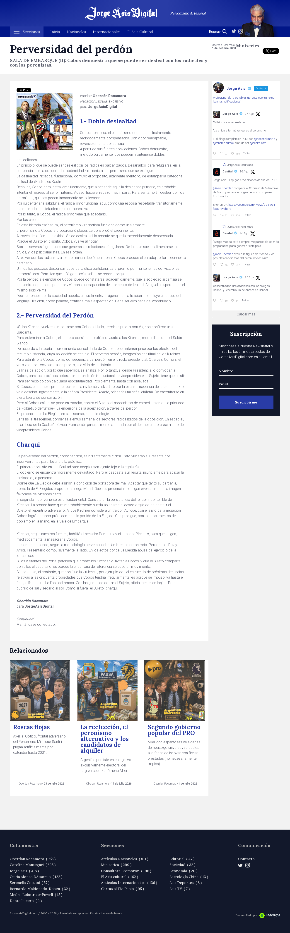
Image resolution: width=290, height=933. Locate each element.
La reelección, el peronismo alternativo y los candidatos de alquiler (104, 738)
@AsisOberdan (223, 188)
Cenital (227, 171)
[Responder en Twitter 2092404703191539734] (215, 264)
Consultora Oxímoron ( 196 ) (126, 871)
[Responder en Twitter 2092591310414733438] (215, 300)
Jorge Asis (230, 113)
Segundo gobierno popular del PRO (174, 730)
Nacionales (76, 31)
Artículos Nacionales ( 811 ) (124, 859)
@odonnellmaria (264, 139)
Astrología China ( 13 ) (188, 876)
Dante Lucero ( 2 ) (26, 900)
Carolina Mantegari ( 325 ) (33, 864)
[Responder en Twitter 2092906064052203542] (215, 153)
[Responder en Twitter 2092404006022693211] (215, 215)
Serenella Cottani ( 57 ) (29, 882)
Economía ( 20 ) (183, 871)
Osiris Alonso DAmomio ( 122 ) (36, 876)
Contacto (246, 859)
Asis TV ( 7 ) (179, 888)
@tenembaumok (223, 143)
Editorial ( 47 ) (181, 859)
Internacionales (107, 31)
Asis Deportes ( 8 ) (185, 882)
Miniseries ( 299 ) (116, 864)
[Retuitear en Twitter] (224, 164)
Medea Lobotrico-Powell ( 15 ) (36, 894)
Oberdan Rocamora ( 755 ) (33, 859)
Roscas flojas (31, 727)
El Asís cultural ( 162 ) (119, 876)
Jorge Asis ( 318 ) (24, 871)
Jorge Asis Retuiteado (240, 165)
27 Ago (249, 113)
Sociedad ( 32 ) (182, 864)
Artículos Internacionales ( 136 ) (129, 882)
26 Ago (244, 171)
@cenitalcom (258, 143)
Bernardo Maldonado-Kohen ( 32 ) (40, 888)
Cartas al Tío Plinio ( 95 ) (122, 888)
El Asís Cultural (140, 31)
